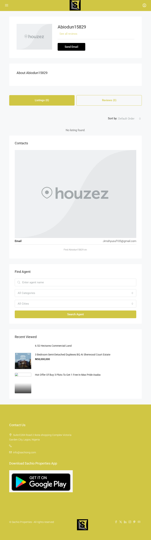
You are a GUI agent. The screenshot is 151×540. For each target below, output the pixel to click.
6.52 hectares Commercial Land (53, 345)
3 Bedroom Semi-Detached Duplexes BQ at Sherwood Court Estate (72, 354)
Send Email (71, 46)
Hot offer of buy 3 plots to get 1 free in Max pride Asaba (68, 374)
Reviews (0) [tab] (109, 100)
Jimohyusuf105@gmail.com (119, 241)
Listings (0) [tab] (42, 100)
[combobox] (129, 118)
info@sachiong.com (24, 452)
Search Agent (75, 314)
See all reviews (68, 33)
